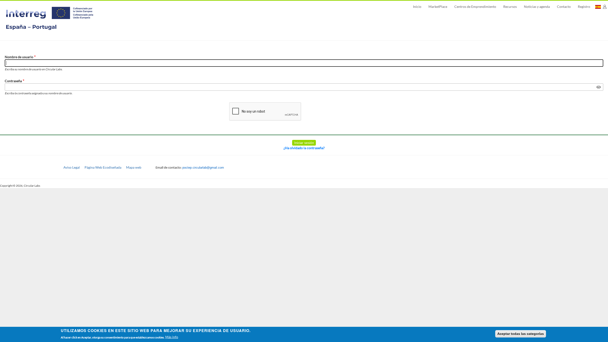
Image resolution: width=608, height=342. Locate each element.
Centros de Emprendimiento (475, 7)
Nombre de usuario (19, 57)
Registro (584, 7)
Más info (171, 337)
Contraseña (13, 81)
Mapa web (133, 167)
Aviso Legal (71, 167)
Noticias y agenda (537, 7)
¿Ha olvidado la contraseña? (304, 148)
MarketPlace (437, 7)
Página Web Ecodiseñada (103, 167)
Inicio (417, 7)
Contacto (564, 7)
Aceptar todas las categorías (520, 334)
